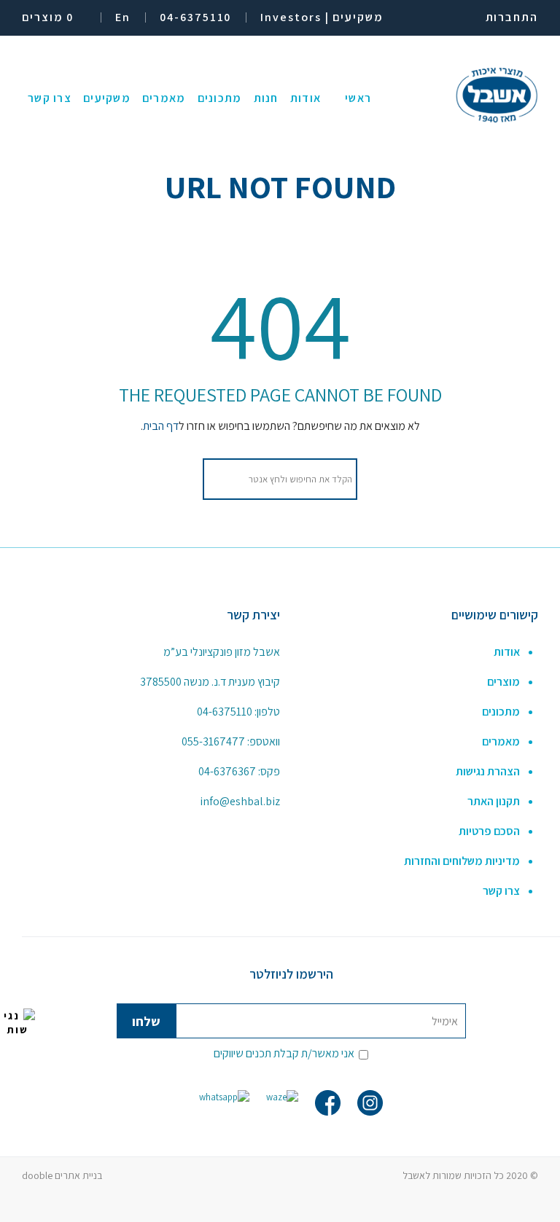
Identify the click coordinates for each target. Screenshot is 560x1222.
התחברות (512, 17)
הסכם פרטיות (489, 831)
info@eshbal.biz (240, 801)
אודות (507, 651)
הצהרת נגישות (488, 771)
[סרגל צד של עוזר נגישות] (17, 1022)
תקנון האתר (493, 801)
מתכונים (501, 711)
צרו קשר (501, 890)
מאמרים (501, 741)
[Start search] (222, 479)
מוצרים (503, 681)
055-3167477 (213, 741)
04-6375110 (224, 711)
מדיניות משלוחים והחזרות (462, 861)
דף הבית (161, 426)
